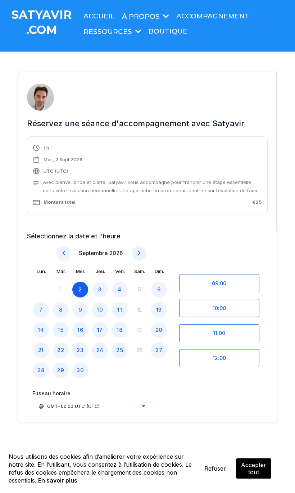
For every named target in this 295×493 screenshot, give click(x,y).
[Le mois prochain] (139, 253)
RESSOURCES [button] (108, 31)
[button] (165, 16)
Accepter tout (253, 468)
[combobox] (91, 406)
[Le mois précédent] (63, 253)
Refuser (215, 468)
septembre (93, 253)
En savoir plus (57, 480)
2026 (116, 253)
